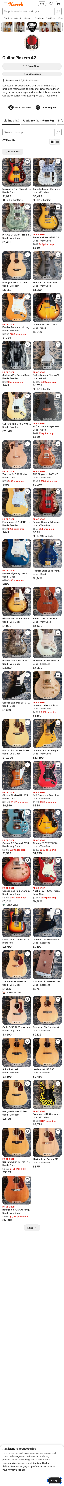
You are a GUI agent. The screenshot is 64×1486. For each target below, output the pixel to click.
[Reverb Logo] (15, 4)
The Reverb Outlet (12, 18)
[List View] (57, 141)
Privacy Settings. (16, 1469)
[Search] (57, 11)
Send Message (33, 74)
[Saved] (51, 3)
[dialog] (32, 1465)
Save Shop (34, 66)
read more (51, 95)
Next (30, 1227)
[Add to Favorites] (27, 161)
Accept (54, 1480)
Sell (42, 3)
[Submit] (58, 132)
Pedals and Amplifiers (45, 18)
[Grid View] (52, 141)
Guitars (27, 18)
